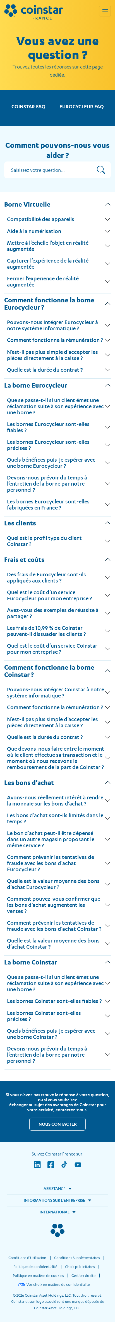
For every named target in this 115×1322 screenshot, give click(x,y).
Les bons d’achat (29, 782)
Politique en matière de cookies (38, 1275)
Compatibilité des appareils (40, 219)
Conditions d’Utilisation (27, 1257)
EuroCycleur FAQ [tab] (81, 106)
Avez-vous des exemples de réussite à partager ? (53, 613)
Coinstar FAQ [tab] (28, 106)
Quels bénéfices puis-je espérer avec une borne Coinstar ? (51, 1033)
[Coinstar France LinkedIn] (40, 1168)
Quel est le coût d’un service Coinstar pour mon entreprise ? (52, 648)
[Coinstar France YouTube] (78, 1168)
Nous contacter (58, 1124)
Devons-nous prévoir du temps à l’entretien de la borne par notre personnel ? (47, 483)
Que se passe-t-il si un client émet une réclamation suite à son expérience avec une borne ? (55, 406)
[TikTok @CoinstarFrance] (68, 1168)
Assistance (55, 1188)
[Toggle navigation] (105, 11)
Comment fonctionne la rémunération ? (55, 340)
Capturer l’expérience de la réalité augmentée (47, 263)
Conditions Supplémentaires (77, 1257)
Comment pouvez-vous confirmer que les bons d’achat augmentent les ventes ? (53, 904)
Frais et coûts (24, 559)
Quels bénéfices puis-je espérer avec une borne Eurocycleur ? (51, 462)
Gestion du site (83, 1275)
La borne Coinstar (30, 962)
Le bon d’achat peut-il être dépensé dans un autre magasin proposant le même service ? (50, 839)
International (55, 1212)
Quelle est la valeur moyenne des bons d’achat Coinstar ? (53, 943)
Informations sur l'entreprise (54, 1200)
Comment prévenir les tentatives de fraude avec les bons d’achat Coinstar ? (54, 925)
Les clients (20, 523)
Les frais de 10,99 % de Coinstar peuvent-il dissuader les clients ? (46, 631)
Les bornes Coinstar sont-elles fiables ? (54, 1001)
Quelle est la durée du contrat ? (45, 369)
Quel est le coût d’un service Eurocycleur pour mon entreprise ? (49, 595)
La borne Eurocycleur (35, 385)
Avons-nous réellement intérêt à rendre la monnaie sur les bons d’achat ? (55, 800)
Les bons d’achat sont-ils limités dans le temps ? (55, 818)
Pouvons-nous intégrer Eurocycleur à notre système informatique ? (52, 325)
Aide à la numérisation (34, 231)
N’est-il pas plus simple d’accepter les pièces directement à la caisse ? (52, 355)
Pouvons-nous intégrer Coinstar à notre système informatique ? (55, 692)
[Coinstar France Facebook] (54, 1168)
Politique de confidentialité (35, 1266)
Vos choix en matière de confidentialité (58, 1284)
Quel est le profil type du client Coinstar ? (44, 541)
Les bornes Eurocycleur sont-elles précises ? (48, 445)
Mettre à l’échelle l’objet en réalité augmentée (47, 245)
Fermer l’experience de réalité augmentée (43, 281)
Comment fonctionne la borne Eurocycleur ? (49, 303)
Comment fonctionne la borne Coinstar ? (49, 670)
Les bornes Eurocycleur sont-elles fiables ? (48, 427)
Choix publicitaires (80, 1266)
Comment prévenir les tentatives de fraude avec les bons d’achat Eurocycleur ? (50, 863)
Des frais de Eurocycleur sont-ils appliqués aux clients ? (46, 577)
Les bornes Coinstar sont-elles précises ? (44, 1016)
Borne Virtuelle (27, 204)
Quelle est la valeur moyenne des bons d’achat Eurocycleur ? (53, 884)
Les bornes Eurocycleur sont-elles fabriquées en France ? (48, 504)
